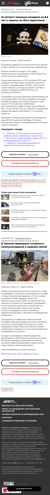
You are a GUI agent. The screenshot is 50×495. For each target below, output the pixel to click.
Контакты (7, 418)
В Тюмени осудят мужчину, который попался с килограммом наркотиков (28, 196)
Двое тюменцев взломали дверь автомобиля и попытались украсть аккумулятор (28, 226)
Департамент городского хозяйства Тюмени (20, 283)
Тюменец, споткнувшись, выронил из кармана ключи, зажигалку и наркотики (22, 134)
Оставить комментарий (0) (25, 163)
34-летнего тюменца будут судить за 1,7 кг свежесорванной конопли (25, 139)
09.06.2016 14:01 (7, 9)
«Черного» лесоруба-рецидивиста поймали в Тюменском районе (21, 144)
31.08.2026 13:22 (7, 238)
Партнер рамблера (21, 483)
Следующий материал (24, 488)
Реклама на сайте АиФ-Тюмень (17, 406)
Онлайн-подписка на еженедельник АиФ (23, 414)
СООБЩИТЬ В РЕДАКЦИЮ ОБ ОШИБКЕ (19, 421)
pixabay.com (6, 56)
